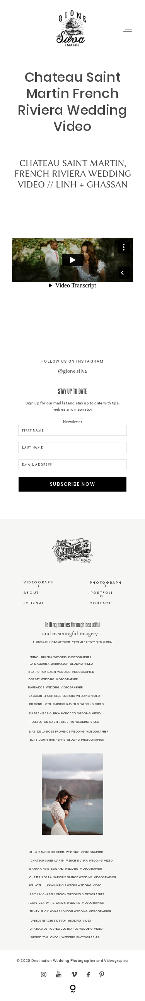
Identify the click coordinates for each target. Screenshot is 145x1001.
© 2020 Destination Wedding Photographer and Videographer (72, 960)
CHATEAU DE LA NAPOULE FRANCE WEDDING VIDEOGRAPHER (72, 877)
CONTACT (100, 603)
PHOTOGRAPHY (106, 584)
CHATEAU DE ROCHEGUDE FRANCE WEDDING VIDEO (66, 928)
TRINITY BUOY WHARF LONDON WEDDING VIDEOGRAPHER (70, 911)
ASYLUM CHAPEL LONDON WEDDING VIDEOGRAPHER (66, 894)
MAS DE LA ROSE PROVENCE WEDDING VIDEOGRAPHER (68, 731)
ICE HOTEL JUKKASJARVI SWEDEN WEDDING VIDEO (65, 885)
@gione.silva (72, 371)
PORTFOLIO (101, 594)
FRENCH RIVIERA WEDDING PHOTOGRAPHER (60, 657)
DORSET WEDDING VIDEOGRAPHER (53, 679)
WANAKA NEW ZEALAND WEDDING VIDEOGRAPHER (65, 868)
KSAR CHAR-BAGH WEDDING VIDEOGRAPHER (61, 672)
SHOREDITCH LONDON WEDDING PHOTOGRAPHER (65, 937)
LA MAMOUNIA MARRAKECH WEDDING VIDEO (61, 664)
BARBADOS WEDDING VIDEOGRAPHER (55, 687)
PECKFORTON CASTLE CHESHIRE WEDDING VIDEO (64, 722)
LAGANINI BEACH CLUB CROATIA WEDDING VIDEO (64, 696)
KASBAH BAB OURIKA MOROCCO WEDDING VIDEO (65, 713)
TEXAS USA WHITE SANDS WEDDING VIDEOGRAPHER (66, 903)
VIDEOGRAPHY (39, 584)
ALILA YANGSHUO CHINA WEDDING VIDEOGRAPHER (66, 852)
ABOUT (31, 592)
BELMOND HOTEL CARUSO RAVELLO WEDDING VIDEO (66, 704)
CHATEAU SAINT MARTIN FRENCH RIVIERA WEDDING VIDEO (72, 860)
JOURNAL (33, 603)
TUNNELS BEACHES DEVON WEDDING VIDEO (60, 920)
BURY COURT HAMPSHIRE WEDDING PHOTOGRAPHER (67, 739)
